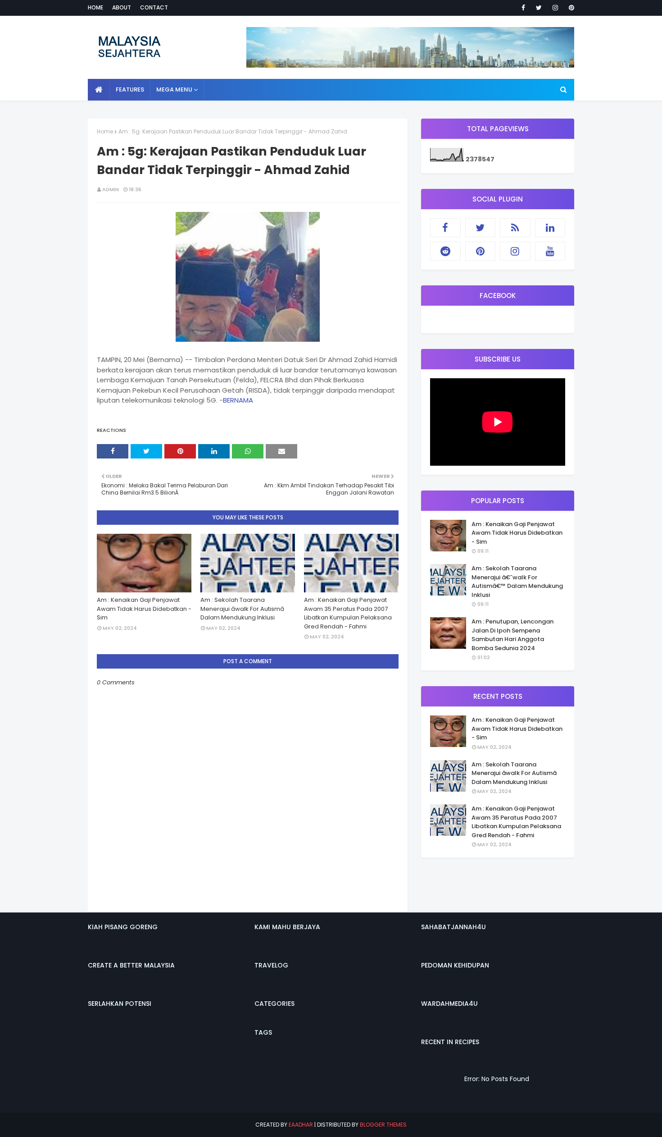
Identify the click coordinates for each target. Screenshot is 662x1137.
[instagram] (555, 7)
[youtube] (550, 251)
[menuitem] (99, 90)
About (121, 7)
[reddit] (445, 251)
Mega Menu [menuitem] (174, 89)
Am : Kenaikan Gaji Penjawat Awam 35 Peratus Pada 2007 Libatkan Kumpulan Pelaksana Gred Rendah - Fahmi (348, 613)
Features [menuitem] (130, 89)
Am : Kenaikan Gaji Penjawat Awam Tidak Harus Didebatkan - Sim (144, 609)
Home (95, 7)
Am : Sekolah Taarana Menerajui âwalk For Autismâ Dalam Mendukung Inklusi (242, 609)
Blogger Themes (383, 1124)
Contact (154, 7)
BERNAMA (238, 400)
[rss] (515, 227)
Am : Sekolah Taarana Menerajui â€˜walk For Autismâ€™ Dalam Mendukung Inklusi (517, 581)
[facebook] (523, 7)
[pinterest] (570, 7)
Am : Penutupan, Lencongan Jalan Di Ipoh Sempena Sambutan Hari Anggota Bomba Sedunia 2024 (512, 634)
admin (110, 189)
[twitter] (539, 7)
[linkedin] (550, 227)
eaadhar (301, 1124)
